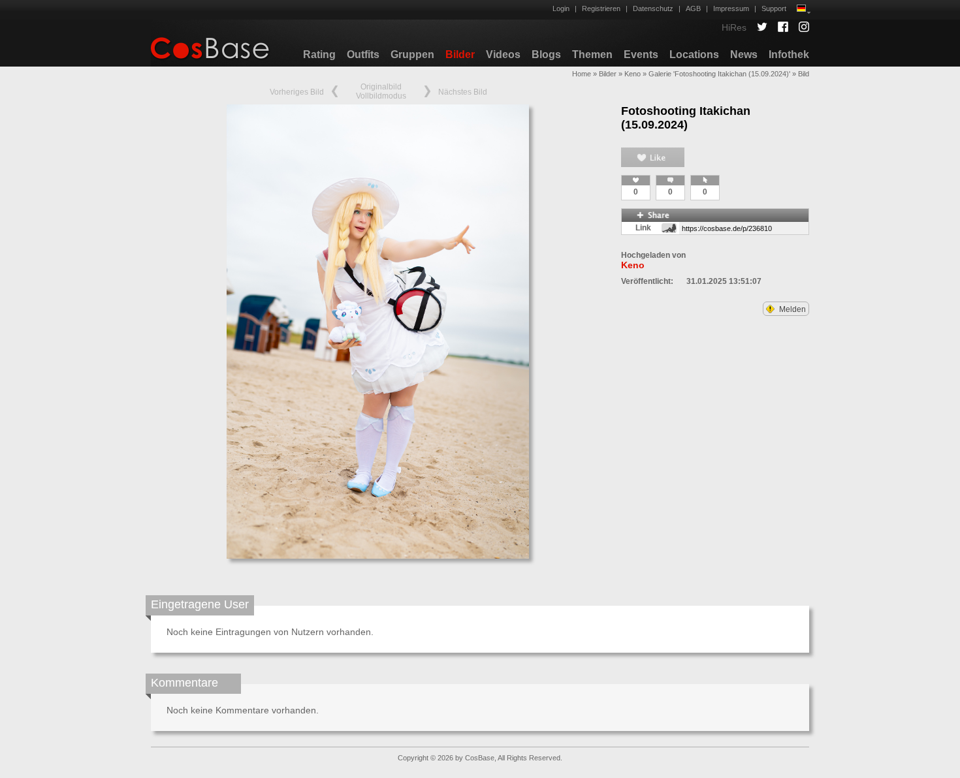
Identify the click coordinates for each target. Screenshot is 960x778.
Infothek (789, 54)
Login (560, 8)
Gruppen (412, 54)
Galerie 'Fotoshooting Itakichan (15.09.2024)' (719, 74)
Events (641, 54)
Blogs (546, 54)
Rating (319, 54)
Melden (791, 309)
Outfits (363, 54)
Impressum (731, 8)
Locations (694, 54)
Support (773, 8)
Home (581, 74)
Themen (592, 54)
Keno (632, 74)
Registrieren (601, 8)
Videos (503, 54)
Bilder (460, 54)
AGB (693, 8)
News (744, 54)
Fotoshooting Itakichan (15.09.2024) (685, 117)
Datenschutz (653, 8)
